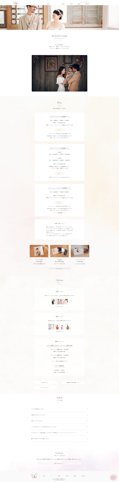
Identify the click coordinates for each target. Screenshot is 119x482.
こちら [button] (61, 137)
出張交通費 (60, 212)
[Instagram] (81, 2)
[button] (59, 268)
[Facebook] (83, 2)
